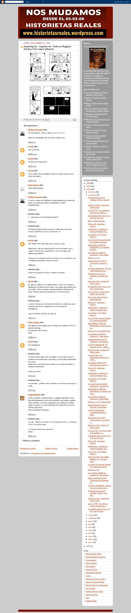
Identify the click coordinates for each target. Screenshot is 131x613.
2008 (88, 183)
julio (90, 524)
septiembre (92, 518)
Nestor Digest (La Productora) (97, 585)
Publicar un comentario (31, 440)
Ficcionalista (90, 566)
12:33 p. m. (32, 222)
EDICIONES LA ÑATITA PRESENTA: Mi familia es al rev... (99, 326)
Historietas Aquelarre (93, 573)
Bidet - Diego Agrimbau (96, 221)
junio (90, 527)
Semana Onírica (92, 595)
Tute (87, 598)
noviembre (92, 195)
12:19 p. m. (32, 210)
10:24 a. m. (32, 154)
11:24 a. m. (32, 349)
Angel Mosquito (34, 395)
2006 (88, 189)
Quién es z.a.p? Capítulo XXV (99, 331)
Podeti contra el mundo (94, 591)
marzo (91, 536)
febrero (91, 539)
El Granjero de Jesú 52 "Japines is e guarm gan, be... (98, 276)
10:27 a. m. (32, 181)
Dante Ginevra (33, 185)
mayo (90, 530)
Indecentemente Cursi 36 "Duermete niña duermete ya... (98, 480)
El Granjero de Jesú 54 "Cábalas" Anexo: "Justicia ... (99, 200)
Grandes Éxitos (91, 570)
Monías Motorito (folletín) (95, 582)
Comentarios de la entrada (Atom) (43, 453)
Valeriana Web (91, 601)
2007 (88, 186)
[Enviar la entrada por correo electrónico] (74, 120)
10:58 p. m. (32, 337)
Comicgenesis (91, 560)
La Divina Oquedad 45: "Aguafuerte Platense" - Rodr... (97, 412)
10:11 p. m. (32, 436)
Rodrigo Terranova (35, 130)
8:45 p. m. (32, 414)
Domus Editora (91, 563)
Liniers (88, 576)
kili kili (31, 146)
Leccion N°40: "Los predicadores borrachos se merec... (98, 357)
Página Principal (51, 448)
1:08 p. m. (32, 265)
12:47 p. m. (32, 236)
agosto (91, 521)
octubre (91, 515)
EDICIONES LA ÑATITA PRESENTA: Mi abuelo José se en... (99, 391)
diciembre (92, 192)
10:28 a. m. (32, 193)
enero (90, 542)
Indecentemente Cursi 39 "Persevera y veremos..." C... (98, 263)
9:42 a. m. (32, 142)
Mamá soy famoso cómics (96, 579)
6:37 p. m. (32, 376)
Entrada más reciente (28, 448)
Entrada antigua (72, 448)
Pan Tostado (90, 588)
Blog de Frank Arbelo (93, 554)
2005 (88, 546)
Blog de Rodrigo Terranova (95, 557)
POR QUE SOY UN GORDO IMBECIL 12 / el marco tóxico (98, 459)
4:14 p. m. (32, 296)
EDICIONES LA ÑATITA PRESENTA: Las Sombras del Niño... (99, 247)
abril (90, 533)
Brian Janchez (34, 322)
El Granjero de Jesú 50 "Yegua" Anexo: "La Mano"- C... (99, 420)
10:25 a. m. (32, 166)
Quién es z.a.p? (94, 258)
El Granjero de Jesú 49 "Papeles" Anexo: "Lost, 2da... (98, 493)
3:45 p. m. (32, 277)
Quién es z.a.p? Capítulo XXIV (99, 402)
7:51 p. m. (32, 318)
